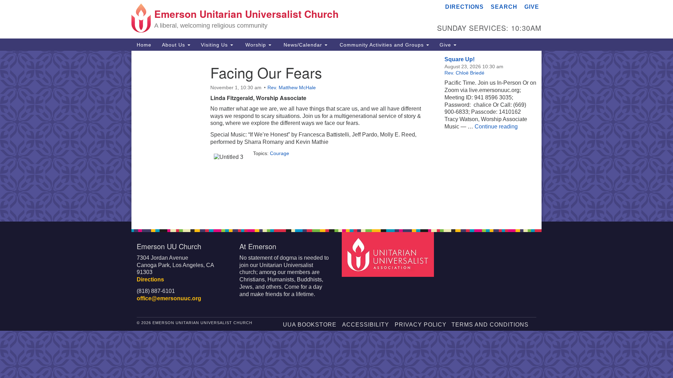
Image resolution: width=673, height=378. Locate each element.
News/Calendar (303, 45)
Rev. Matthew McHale (291, 87)
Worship (256, 45)
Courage (279, 153)
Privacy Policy (421, 325)
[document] (336, 136)
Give (531, 7)
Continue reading (496, 127)
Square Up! (459, 59)
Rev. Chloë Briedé (464, 73)
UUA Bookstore (309, 325)
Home (144, 45)
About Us (174, 45)
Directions (464, 7)
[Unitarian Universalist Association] (389, 254)
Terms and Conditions (490, 325)
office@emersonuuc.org (169, 298)
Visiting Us (215, 45)
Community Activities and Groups (382, 45)
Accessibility (365, 325)
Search (504, 7)
